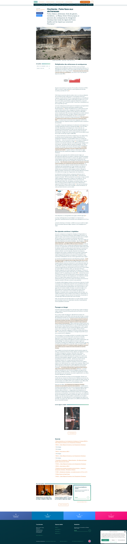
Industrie (71, 4)
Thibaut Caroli (53, 541)
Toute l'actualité (63, 504)
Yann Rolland (47, 541)
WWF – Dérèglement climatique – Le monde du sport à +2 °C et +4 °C (71, 472)
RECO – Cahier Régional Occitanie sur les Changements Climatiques (71, 444)
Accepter (105, 540)
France (68, 474)
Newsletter (57, 533)
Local (84, 4)
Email (76, 497)
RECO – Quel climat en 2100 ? (62, 451)
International (78, 4)
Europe (59, 4)
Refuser (113, 540)
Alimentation (37, 4)
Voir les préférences (121, 540)
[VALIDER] (88, 497)
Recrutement (57, 529)
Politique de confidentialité (113, 542)
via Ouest (65, 474)
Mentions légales (63, 541)
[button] (125, 531)
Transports (89, 4)
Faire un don (85, 1)
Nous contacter (39, 535)
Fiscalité (65, 4)
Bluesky (39, 15)
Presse (56, 527)
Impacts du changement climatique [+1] (40, 10)
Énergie (54, 4)
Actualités (57, 531)
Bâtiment (44, 4)
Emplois (49, 4)
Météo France (59, 474)
